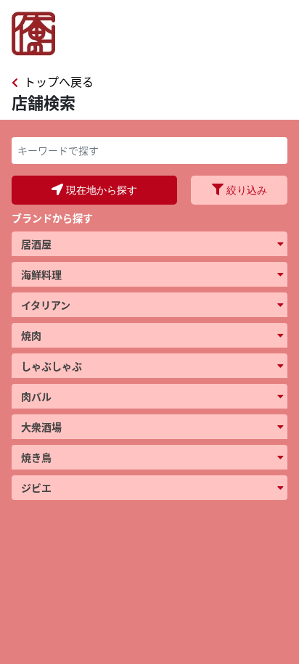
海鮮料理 (41, 274)
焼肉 (31, 335)
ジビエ (36, 487)
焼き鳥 (36, 457)
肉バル (36, 396)
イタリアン (45, 305)
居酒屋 (36, 244)
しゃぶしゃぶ (51, 365)
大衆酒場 (41, 426)
